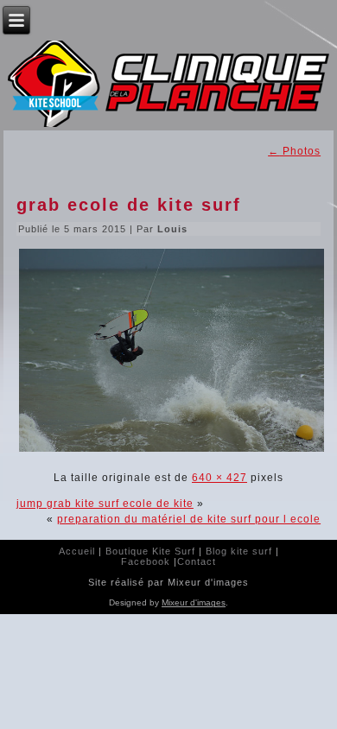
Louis (172, 229)
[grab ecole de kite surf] (171, 452)
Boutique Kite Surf (150, 551)
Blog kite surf (239, 551)
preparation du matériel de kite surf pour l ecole (189, 519)
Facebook (145, 561)
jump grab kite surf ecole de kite (105, 504)
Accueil (77, 551)
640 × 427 (219, 478)
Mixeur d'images (194, 602)
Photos (294, 151)
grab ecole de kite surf (128, 204)
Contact (196, 561)
